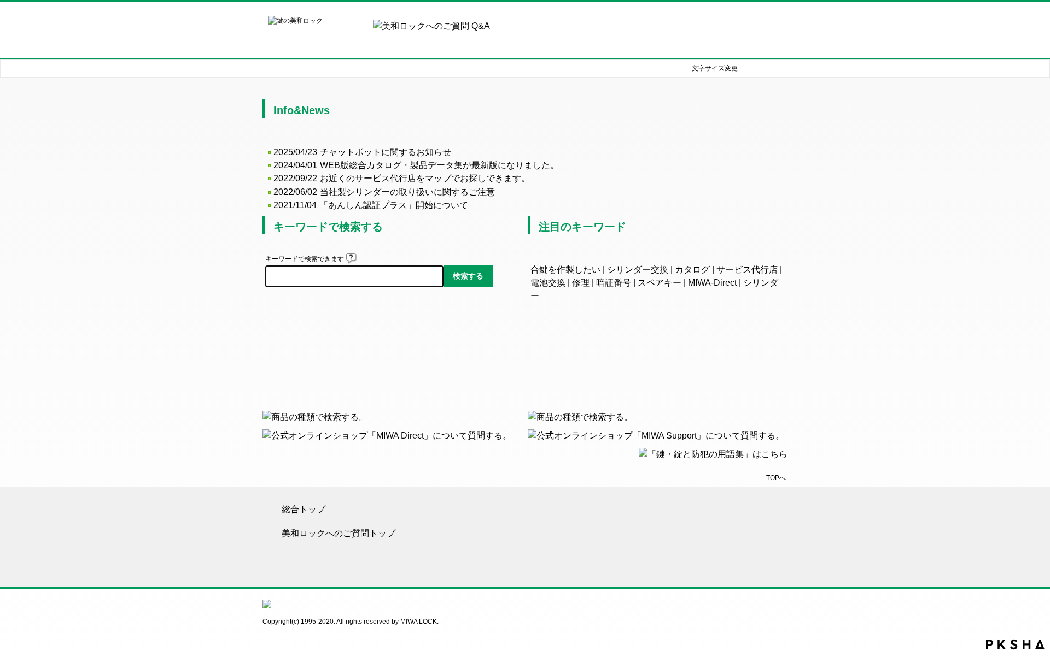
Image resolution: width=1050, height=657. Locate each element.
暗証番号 (613, 282)
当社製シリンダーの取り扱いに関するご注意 (407, 192)
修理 (581, 282)
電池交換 (547, 282)
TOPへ (776, 477)
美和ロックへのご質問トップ (338, 533)
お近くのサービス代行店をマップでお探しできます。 (425, 178)
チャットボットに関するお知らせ (385, 152)
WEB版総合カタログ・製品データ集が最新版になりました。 (439, 165)
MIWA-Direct (712, 282)
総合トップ (303, 509)
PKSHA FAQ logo (1015, 644)
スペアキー (659, 282)
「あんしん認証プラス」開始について (393, 205)
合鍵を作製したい (565, 269)
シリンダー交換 (637, 269)
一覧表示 (658, 361)
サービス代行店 (747, 269)
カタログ (692, 269)
